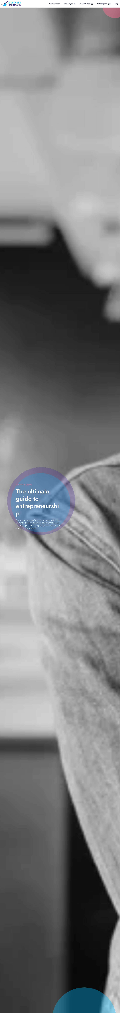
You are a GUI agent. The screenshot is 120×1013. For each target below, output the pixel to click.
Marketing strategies (104, 4)
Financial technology (86, 4)
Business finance (55, 4)
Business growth (69, 4)
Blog (116, 4)
